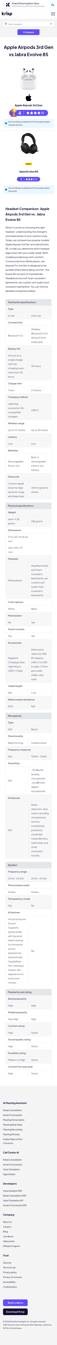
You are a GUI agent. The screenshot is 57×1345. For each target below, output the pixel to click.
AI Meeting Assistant (15, 1103)
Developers (10, 1183)
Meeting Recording (12, 1129)
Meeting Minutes (11, 1134)
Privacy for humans (12, 1277)
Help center (9, 1241)
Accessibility (9, 1282)
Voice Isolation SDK (12, 1190)
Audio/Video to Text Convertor (12, 1141)
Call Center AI (11, 1152)
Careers (7, 1226)
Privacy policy (10, 1272)
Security (7, 1262)
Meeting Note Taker (12, 1124)
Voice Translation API (13, 1200)
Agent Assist (9, 1174)
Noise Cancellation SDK (14, 1195)
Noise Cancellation (12, 1110)
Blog (5, 1231)
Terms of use (9, 1267)
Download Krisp (15, 1311)
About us (7, 1221)
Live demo (8, 1236)
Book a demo (15, 1302)
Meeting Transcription (13, 1119)
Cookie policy (10, 1286)
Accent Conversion (12, 1115)
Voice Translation (11, 1169)
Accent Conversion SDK (15, 1205)
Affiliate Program (11, 1246)
